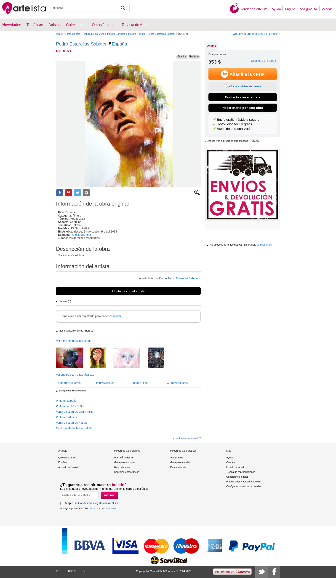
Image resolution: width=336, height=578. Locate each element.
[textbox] (89, 8)
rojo (74, 234)
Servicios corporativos (126, 472)
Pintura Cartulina (116, 33)
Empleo (62, 462)
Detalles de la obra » (264, 60)
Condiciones (109, 508)
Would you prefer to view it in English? (256, 33)
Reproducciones (123, 467)
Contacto (231, 462)
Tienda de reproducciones (240, 472)
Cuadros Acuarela (69, 383)
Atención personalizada (234, 129)
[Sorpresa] (130, 358)
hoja (88, 234)
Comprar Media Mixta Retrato (74, 428)
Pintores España (66, 400)
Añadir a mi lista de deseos (245, 86)
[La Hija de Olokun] (73, 358)
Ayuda (276, 9)
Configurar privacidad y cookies (243, 486)
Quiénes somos (67, 457)
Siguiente (194, 56)
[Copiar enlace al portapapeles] (86, 192)
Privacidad (95, 508)
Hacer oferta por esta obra (242, 108)
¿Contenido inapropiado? (187, 438)
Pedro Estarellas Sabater (161, 33)
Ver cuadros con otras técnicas (75, 374)
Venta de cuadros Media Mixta (74, 411)
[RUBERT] (128, 124)
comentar (115, 316)
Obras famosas (104, 25)
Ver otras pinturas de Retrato (73, 341)
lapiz (81, 234)
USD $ (255, 140)
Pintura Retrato (136, 33)
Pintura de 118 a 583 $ (70, 406)
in (85, 571)
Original (211, 45)
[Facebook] (274, 572)
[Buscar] (123, 8)
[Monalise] (101, 358)
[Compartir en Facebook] (59, 192)
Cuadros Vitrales (177, 383)
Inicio (59, 33)
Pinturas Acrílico (104, 383)
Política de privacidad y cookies (243, 481)
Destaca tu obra (179, 467)
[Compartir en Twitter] (77, 192)
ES (57, 571)
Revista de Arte (134, 25)
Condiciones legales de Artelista (98, 503)
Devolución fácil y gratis (234, 124)
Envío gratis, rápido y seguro (238, 119)
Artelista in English (68, 467)
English (290, 9)
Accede (327, 9)
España (119, 43)
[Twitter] (261, 572)
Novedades (11, 25)
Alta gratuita (309, 9)
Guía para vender (180, 462)
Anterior (182, 56)
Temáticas (35, 25)
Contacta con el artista (128, 291)
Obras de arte (72, 33)
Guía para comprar (125, 462)
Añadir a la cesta (246, 74)
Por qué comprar (123, 457)
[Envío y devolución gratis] (242, 184)
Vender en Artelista (254, 9)
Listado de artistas (236, 467)
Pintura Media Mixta (93, 33)
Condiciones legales (237, 476)
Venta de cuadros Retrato (72, 422)
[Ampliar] (197, 194)
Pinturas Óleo (139, 383)
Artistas (54, 25)
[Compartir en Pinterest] (68, 192)
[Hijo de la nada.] (159, 358)
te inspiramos (264, 244)
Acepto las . (91, 503)
